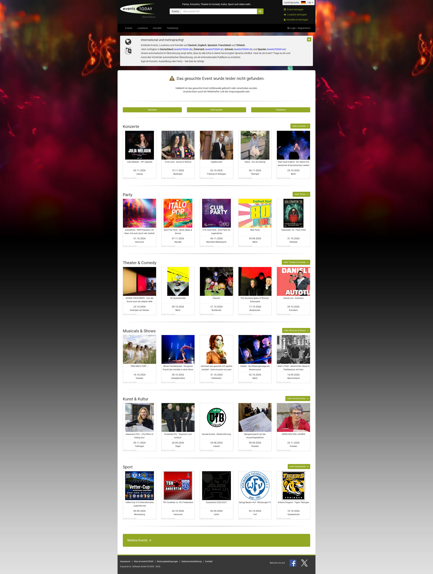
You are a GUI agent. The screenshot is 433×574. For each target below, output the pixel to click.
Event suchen (216, 110)
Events (128, 28)
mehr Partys (300, 194)
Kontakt (208, 561)
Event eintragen (294, 9)
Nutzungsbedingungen (167, 561)
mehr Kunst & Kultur (297, 398)
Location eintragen (296, 14)
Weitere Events (138, 540)
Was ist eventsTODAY (143, 561)
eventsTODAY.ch (243, 49)
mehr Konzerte (299, 126)
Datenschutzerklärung (191, 561)
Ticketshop (172, 28)
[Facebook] (293, 563)
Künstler (157, 28)
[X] (304, 563)
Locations (142, 28)
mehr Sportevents (298, 466)
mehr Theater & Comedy (295, 262)
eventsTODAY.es (276, 49)
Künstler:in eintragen (297, 19)
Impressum (125, 561)
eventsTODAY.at (214, 49)
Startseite (152, 110)
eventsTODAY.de (183, 49)
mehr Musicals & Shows (295, 330)
